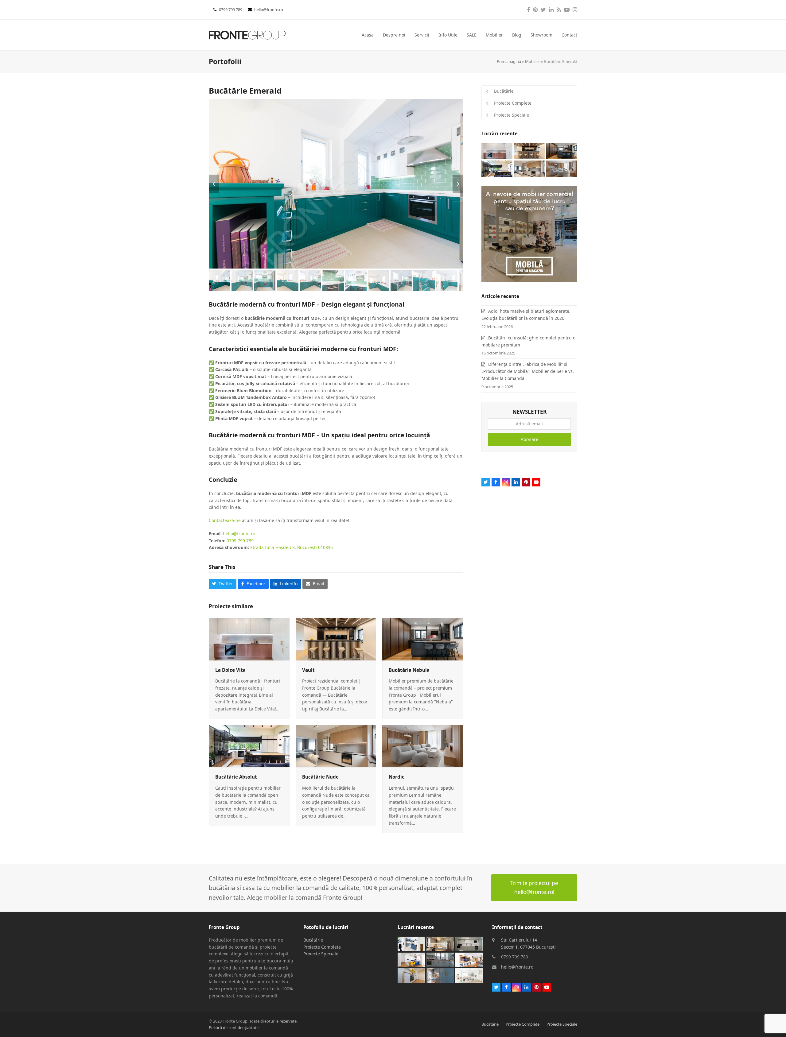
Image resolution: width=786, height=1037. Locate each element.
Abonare (529, 439)
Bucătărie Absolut (236, 777)
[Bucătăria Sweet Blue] (440, 975)
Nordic (396, 777)
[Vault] (336, 639)
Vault (308, 670)
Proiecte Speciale (320, 954)
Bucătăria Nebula (409, 670)
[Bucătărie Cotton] (411, 975)
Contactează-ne (225, 520)
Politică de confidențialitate (234, 1027)
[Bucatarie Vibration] (411, 959)
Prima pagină (509, 61)
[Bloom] (469, 959)
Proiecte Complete (322, 947)
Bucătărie (313, 940)
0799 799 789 (231, 9)
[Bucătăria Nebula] (422, 639)
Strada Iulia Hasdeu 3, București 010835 (291, 547)
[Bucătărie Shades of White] (469, 975)
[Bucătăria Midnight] (411, 943)
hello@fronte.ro (268, 9)
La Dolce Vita (230, 670)
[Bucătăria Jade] (440, 959)
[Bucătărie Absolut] (249, 746)
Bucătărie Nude (320, 777)
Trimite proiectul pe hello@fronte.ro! (534, 887)
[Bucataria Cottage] (440, 943)
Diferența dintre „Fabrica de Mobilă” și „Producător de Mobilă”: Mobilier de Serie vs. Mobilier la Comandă (527, 371)
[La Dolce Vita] (249, 639)
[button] (214, 184)
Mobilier (532, 61)
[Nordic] (422, 746)
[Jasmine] (469, 943)
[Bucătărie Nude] (336, 746)
